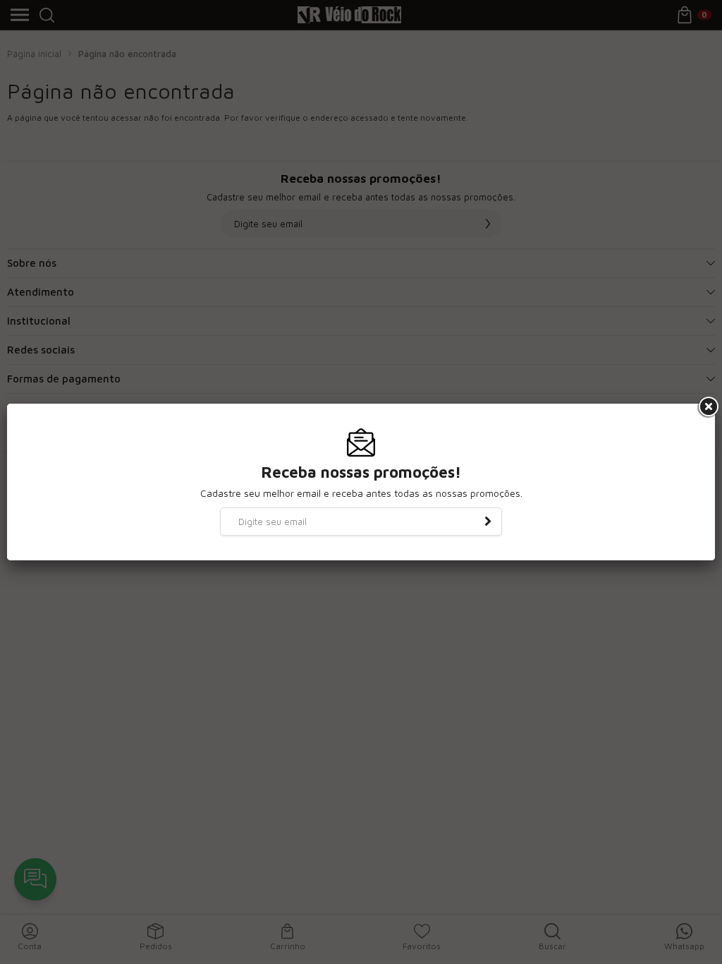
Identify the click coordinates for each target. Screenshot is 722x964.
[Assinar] (488, 521)
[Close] (707, 407)
